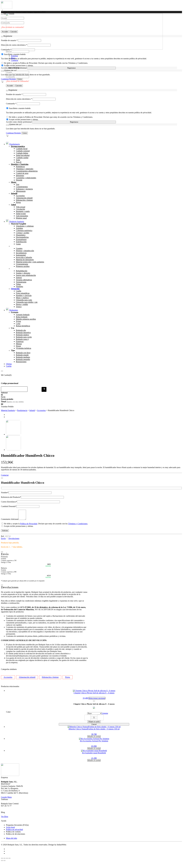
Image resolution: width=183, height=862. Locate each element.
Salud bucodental (23, 155)
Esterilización (21, 242)
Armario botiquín (23, 315)
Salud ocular (21, 214)
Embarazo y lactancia (24, 189)
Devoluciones (13, 538)
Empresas (20, 341)
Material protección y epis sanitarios (30, 262)
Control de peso (22, 173)
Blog (13, 58)
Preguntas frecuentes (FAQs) (17, 825)
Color (8, 712)
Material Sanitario (8, 410)
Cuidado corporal (23, 151)
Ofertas (9, 364)
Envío (3, 538)
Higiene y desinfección (25, 251)
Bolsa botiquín (21, 317)
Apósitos (19, 228)
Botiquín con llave (23, 353)
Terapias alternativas (24, 280)
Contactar (5, 475)
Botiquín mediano (23, 357)
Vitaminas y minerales (24, 169)
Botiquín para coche (24, 337)
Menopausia (21, 191)
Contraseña (11, 104)
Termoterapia (21, 282)
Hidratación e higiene (24, 200)
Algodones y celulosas (25, 226)
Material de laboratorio (25, 260)
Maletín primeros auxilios (26, 319)
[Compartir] (7, 858)
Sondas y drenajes (23, 273)
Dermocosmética (18, 146)
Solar (18, 160)
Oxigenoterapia (22, 264)
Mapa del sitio (11, 838)
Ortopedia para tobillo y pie (26, 302)
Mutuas (19, 344)
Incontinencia (21, 253)
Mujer (13, 182)
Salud (13, 205)
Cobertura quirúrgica (24, 230)
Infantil (14, 193)
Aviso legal (10, 827)
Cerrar (19, 79)
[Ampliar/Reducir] (2, 858)
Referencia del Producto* (11, 497)
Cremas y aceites (22, 233)
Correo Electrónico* (9, 502)
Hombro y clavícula (23, 295)
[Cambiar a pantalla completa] (4, 858)
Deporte (19, 180)
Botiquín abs (21, 330)
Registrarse (71, 68)
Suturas (19, 277)
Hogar (18, 346)
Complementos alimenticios (27, 171)
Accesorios (20, 196)
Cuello (18, 291)
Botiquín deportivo (23, 332)
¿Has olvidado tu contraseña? (17, 81)
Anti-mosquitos (22, 216)
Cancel (94, 724)
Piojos (18, 202)
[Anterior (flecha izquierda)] (2, 860)
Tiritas (18, 284)
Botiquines (13, 310)
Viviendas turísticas (23, 348)
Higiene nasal (21, 218)
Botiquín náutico (22, 335)
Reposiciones (21, 362)
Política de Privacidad (28, 524)
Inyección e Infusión (24, 257)
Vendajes (19, 286)
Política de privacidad (14, 829)
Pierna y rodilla (22, 304)
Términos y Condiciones (77, 524)
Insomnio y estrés (23, 211)
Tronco (19, 307)
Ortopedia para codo (24, 300)
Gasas (18, 244)
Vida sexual (20, 207)
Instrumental (21, 255)
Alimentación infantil (24, 198)
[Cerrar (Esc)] (9, 858)
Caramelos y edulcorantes (26, 178)
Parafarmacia (14, 144)
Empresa (14, 56)
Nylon (18, 321)
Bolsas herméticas (23, 326)
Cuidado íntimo (22, 153)
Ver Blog (4, 816)
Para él (18, 162)
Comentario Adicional (9, 519)
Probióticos (20, 166)
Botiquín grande (22, 355)
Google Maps (6, 797)
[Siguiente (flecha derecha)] (4, 860)
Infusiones (20, 175)
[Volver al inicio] (6, 8)
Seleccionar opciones (97, 698)
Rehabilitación (21, 271)
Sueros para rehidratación (26, 275)
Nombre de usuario (14, 94)
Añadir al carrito (94, 722)
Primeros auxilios (23, 266)
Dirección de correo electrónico (19, 99)
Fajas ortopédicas (23, 293)
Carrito (8, 366)
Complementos (22, 187)
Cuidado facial (21, 149)
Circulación (20, 209)
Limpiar (105, 713)
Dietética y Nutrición (19, 164)
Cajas (18, 324)
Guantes (19, 248)
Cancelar (18, 86)
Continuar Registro (8, 79)
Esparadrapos (21, 239)
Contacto (14, 60)
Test (17, 184)
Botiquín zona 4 (22, 339)
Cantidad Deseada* (8, 506)
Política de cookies (13, 832)
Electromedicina (22, 237)
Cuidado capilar (22, 158)
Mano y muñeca (22, 298)
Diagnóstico (20, 235)
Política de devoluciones (15, 834)
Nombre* (4, 492)
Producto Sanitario (16, 221)
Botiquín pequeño (23, 359)
